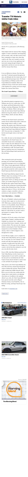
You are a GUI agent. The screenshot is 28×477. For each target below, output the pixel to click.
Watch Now (24, 2)
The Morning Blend (6, 12)
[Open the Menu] (2, 2)
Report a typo (5, 293)
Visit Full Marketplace (21, 302)
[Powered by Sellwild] (24, 379)
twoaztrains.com (13, 288)
